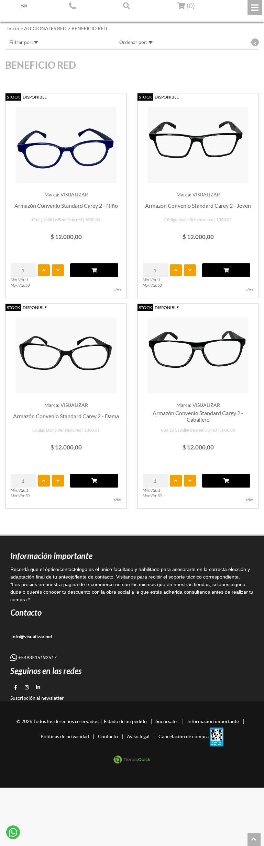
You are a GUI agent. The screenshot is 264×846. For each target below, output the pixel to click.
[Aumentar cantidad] (44, 270)
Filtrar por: (21, 42)
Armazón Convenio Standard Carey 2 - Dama (66, 416)
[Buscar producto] (126, 5)
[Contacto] (72, 5)
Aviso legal (138, 736)
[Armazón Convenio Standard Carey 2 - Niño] (66, 141)
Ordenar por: (133, 42)
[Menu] (255, 7)
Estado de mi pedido (29, 16)
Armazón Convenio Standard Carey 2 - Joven (198, 205)
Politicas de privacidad (65, 736)
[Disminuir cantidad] (58, 270)
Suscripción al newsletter (37, 698)
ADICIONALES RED (45, 28)
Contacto (108, 736)
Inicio (13, 28)
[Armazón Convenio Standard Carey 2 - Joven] (198, 141)
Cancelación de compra (183, 736)
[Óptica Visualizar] (23, 6)
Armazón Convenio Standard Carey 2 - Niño (66, 205)
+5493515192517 (37, 657)
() (190, 5)
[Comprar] (94, 270)
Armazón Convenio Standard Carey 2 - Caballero (198, 416)
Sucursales (167, 721)
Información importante (213, 721)
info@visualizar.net (31, 636)
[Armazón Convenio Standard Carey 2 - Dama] (66, 352)
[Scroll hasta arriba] (254, 839)
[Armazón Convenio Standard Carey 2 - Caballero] (198, 352)
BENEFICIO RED (89, 28)
